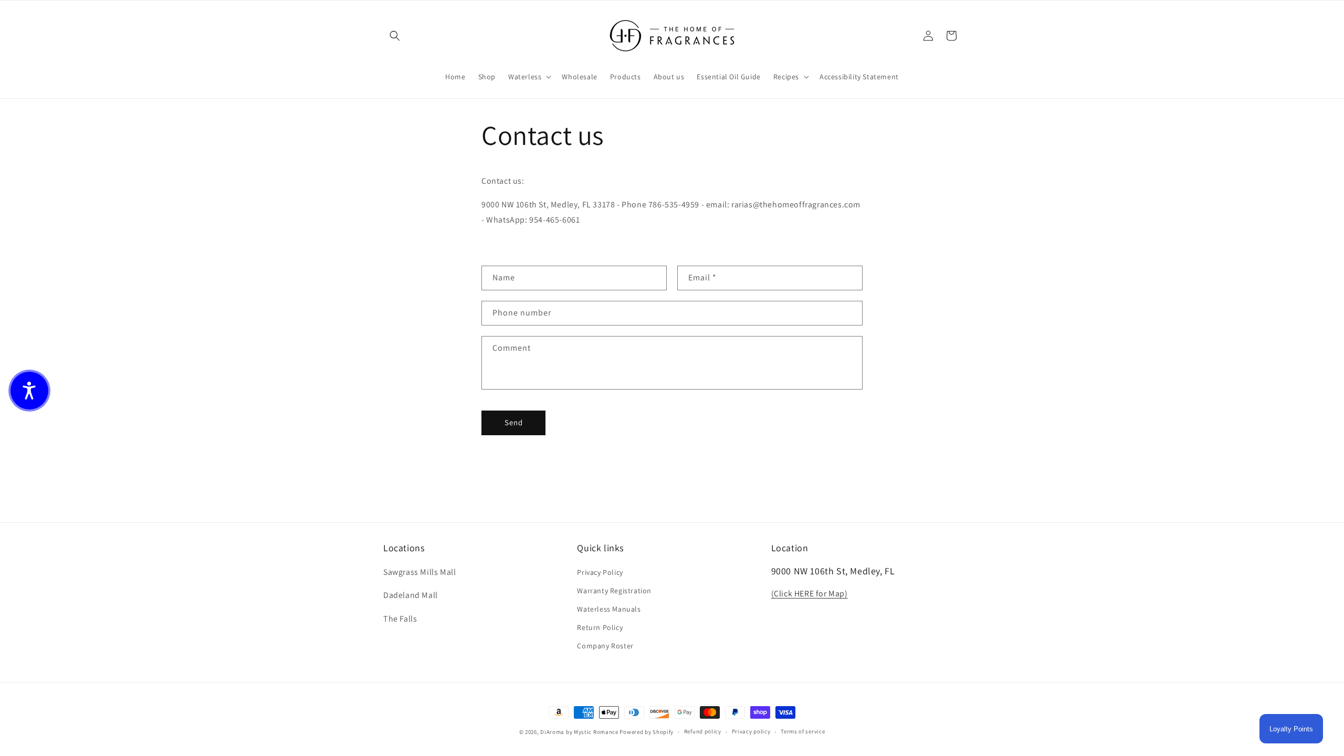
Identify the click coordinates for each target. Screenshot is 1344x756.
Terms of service (803, 731)
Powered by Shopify (647, 732)
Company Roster (605, 645)
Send (514, 422)
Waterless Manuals (608, 609)
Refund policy (702, 731)
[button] (394, 35)
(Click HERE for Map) (809, 593)
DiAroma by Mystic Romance (579, 732)
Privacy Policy (600, 572)
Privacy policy (751, 731)
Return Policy (600, 627)
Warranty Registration (614, 590)
